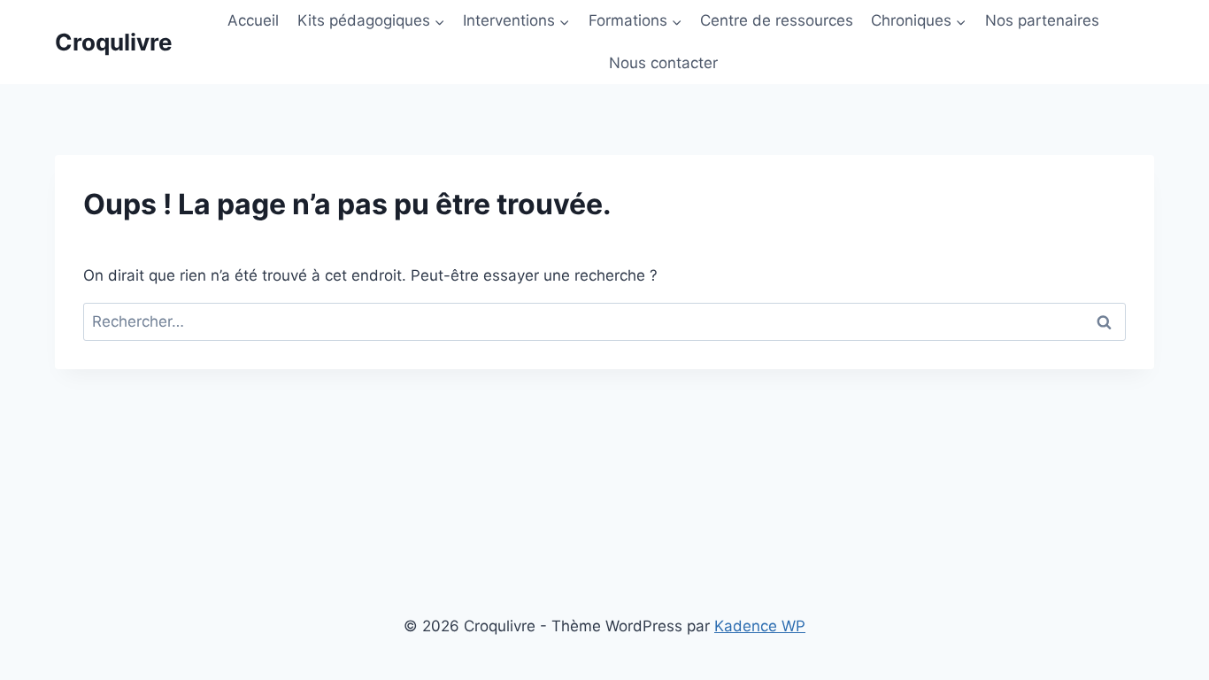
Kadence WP (759, 626)
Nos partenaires (1042, 20)
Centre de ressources (776, 20)
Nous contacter (663, 63)
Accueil (253, 20)
